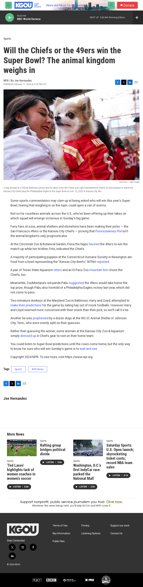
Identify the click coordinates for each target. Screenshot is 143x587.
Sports (7, 38)
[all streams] (138, 17)
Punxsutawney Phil (108, 231)
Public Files (59, 541)
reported (103, 262)
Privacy (85, 525)
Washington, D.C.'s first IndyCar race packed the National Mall (87, 472)
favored (94, 244)
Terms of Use (60, 525)
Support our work (119, 525)
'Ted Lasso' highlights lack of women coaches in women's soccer (21, 472)
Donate (128, 5)
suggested (76, 283)
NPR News (37, 369)
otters (58, 270)
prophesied (40, 318)
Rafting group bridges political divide (52, 449)
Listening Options (90, 533)
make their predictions (26, 305)
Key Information (61, 533)
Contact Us (116, 533)
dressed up (28, 336)
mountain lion (98, 270)
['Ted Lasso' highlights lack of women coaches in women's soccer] (22, 448)
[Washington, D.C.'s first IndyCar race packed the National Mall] (88, 448)
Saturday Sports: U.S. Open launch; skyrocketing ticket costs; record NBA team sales (120, 456)
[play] (9, 18)
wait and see (88, 349)
